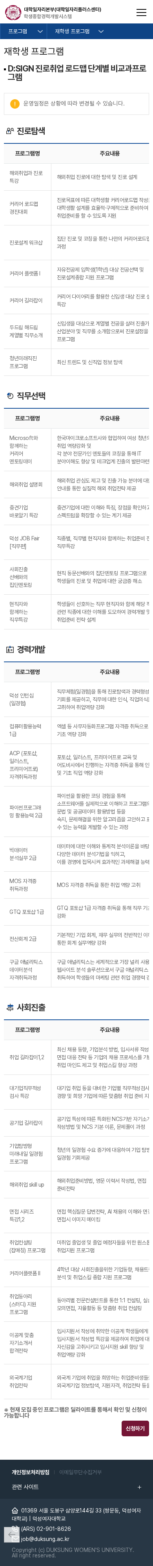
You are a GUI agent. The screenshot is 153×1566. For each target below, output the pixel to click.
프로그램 (17, 31)
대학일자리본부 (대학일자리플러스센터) (53, 12)
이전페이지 (12, 1535)
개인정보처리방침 (30, 1472)
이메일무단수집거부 (80, 1472)
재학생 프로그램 (72, 31)
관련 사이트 (25, 1487)
